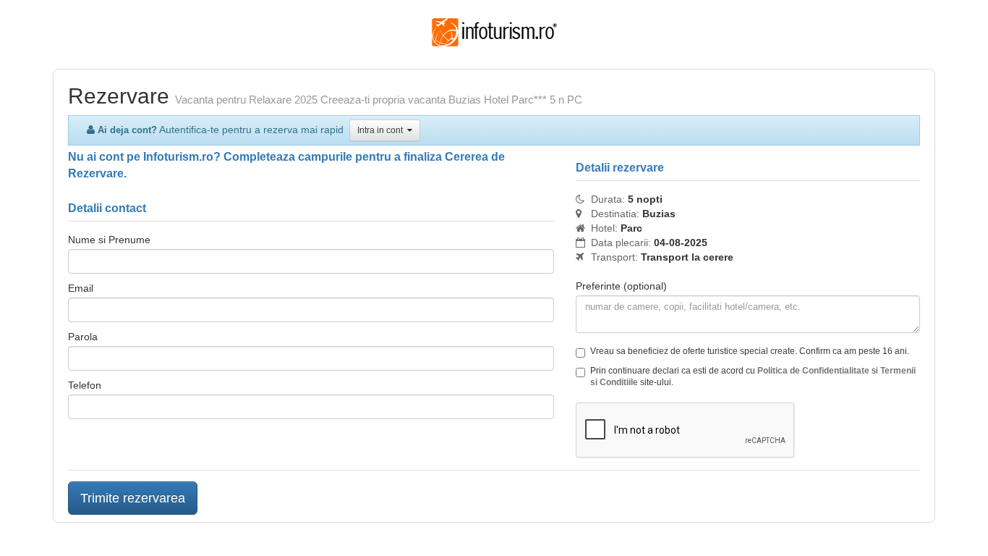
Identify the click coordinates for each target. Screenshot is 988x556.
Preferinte (621, 286)
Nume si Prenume (109, 239)
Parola (83, 336)
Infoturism (494, 32)
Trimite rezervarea (132, 498)
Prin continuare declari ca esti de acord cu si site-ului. (753, 376)
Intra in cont (382, 130)
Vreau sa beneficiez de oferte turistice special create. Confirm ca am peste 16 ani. (749, 351)
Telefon (84, 385)
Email (80, 288)
